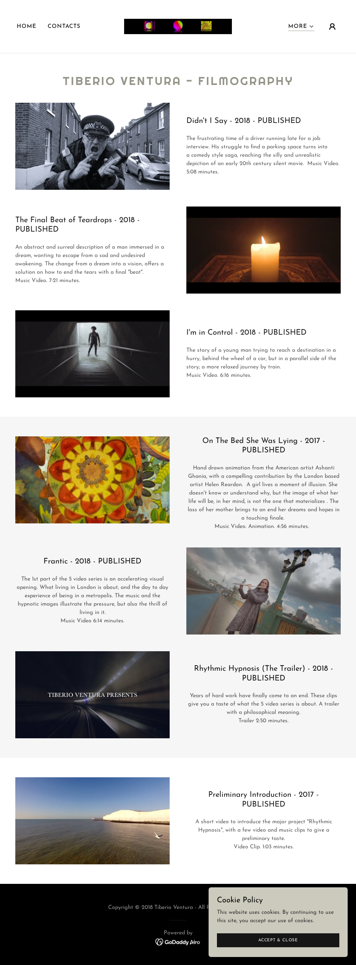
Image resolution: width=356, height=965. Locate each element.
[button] (301, 26)
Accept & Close (278, 940)
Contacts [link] (64, 26)
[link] (178, 26)
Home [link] (27, 26)
